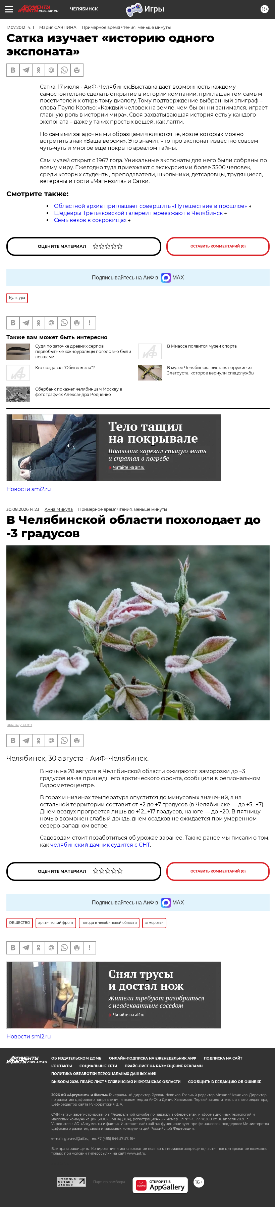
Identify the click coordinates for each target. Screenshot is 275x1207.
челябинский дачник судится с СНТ (100, 845)
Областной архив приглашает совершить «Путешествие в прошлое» (150, 206)
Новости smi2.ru (28, 489)
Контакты (61, 1066)
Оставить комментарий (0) (218, 246)
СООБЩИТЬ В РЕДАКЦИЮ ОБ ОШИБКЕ (224, 1082)
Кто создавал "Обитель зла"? (65, 367)
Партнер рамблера (109, 1182)
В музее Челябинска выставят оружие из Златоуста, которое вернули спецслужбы (210, 370)
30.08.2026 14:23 (22, 509)
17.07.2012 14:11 (20, 27)
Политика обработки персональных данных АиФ (103, 1074)
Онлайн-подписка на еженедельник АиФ (152, 1058)
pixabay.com (19, 724)
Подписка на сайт (223, 1058)
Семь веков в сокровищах (90, 220)
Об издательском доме (76, 1058)
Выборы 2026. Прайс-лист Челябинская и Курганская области (115, 1082)
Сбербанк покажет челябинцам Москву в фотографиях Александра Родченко (78, 392)
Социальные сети (98, 1066)
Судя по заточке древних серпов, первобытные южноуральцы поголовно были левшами (83, 351)
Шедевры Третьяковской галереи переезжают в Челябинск (138, 213)
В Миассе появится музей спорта (202, 346)
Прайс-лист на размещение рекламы (164, 1066)
